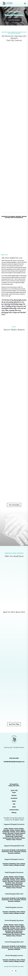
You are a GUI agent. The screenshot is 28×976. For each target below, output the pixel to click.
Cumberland (5, 851)
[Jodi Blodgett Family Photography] (14, 372)
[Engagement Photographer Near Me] (14, 351)
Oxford (16, 828)
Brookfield (8, 835)
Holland (12, 830)
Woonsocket (5, 850)
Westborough (9, 836)
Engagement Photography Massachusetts (14, 824)
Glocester (10, 853)
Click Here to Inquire (14, 220)
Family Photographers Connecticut (14, 907)
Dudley (6, 828)
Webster (11, 828)
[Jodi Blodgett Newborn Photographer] (14, 478)
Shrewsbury (19, 835)
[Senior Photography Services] (14, 393)
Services (14, 795)
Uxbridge (12, 832)
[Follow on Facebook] (12, 970)
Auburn (18, 832)
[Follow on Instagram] (15, 970)
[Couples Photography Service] (14, 499)
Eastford (11, 865)
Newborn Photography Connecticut (14, 955)
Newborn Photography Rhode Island (14, 942)
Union (18, 863)
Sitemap (14, 812)
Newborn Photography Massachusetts (14, 920)
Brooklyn (22, 865)
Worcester (11, 833)
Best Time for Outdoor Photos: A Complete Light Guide (12, 705)
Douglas (21, 828)
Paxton (13, 839)
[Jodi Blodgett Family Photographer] (14, 435)
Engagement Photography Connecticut (14, 859)
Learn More (6, 319)
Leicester (17, 833)
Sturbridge (6, 830)
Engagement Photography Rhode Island (14, 846)
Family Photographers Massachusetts (14, 872)
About (14, 807)
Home (14, 792)
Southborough (7, 838)
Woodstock (12, 863)
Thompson (6, 863)
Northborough (18, 836)
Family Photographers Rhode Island (14, 894)
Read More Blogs (14, 724)
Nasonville (17, 851)
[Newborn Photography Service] (14, 414)
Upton (13, 835)
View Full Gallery (14, 505)
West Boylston (16, 838)
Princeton (19, 839)
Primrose (23, 851)
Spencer (22, 833)
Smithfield (17, 853)
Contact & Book (14, 810)
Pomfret (5, 865)
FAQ (14, 804)
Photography (6, 639)
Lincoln (11, 851)
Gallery (14, 801)
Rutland (8, 839)
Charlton (17, 830)
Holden (23, 838)
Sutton (22, 830)
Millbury (23, 832)
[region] (14, 16)
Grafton (5, 833)
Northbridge (5, 832)
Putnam (23, 863)
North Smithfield (21, 850)
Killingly (16, 865)
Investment (14, 798)
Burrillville (13, 850)
